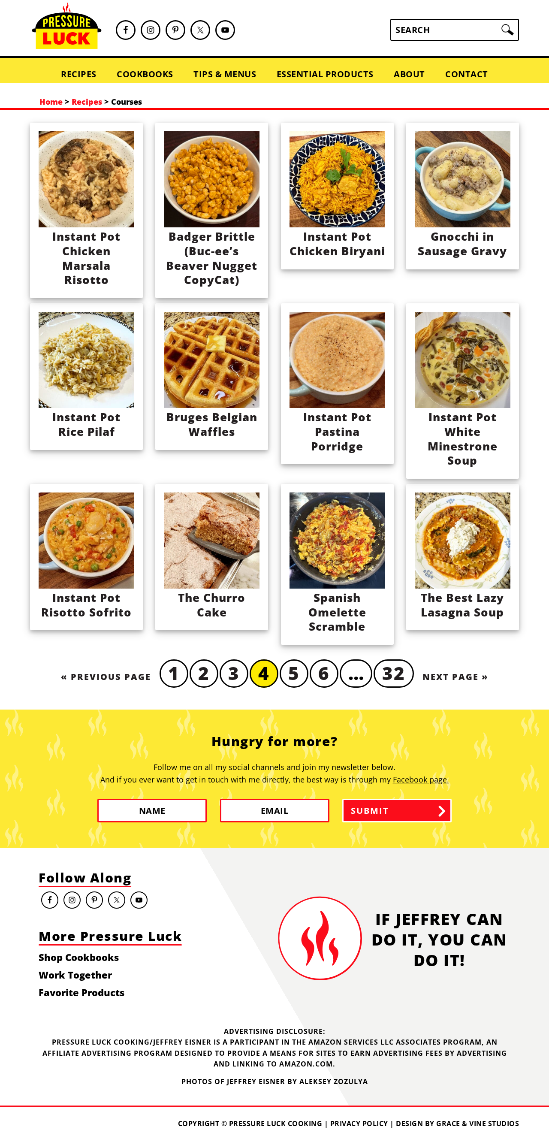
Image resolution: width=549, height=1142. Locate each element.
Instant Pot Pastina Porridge (337, 431)
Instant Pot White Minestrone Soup (463, 438)
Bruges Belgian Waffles (211, 424)
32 (393, 673)
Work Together (75, 974)
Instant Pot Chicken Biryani (337, 244)
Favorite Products (81, 992)
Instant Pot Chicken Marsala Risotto (86, 258)
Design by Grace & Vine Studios (457, 1123)
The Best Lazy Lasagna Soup (462, 605)
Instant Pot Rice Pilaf (86, 424)
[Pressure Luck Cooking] (66, 45)
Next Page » (455, 677)
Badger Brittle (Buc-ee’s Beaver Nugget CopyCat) (211, 258)
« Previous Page (106, 677)
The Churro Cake (211, 605)
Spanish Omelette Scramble (337, 612)
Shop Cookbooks (79, 957)
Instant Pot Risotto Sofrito (86, 605)
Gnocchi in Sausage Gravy (462, 244)
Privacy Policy (359, 1123)
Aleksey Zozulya (333, 1081)
